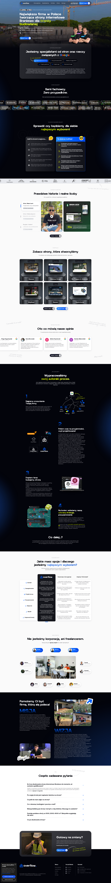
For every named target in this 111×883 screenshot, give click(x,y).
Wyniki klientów (45, 3)
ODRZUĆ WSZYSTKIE (9, 879)
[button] (55, 785)
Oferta (58, 3)
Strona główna (37, 3)
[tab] (30, 206)
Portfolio (53, 3)
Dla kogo (63, 3)
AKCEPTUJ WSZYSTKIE (9, 876)
